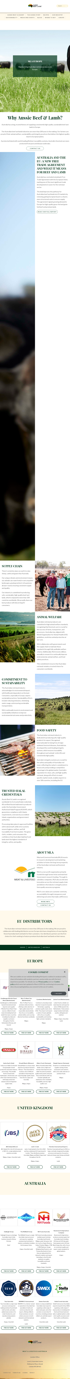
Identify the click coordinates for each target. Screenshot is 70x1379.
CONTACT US (45, 905)
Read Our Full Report (47, 212)
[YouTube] (7, 5)
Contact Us (35, 148)
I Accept (58, 993)
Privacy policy (43, 982)
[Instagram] (13, 5)
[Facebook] (10, 5)
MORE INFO (45, 901)
